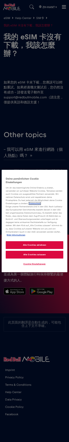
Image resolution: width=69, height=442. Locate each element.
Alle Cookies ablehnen (34, 245)
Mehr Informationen (16, 235)
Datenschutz (34, 203)
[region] (34, 221)
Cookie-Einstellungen (34, 264)
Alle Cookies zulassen (34, 255)
